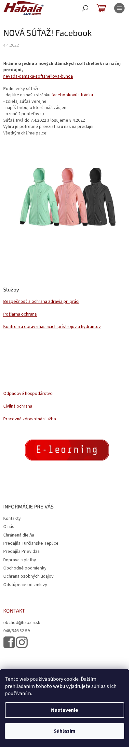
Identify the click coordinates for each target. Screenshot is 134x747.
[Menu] (119, 8)
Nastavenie (64, 710)
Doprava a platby (19, 560)
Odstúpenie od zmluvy (25, 585)
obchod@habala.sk (21, 623)
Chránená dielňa (18, 535)
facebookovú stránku (72, 95)
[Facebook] (9, 642)
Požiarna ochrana (20, 314)
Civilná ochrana (17, 406)
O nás (8, 526)
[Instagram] (22, 642)
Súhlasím (64, 731)
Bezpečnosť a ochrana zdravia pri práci (41, 302)
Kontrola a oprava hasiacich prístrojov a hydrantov (52, 327)
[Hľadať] (85, 8)
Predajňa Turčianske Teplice (31, 543)
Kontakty (12, 518)
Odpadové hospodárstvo (28, 394)
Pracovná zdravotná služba (29, 419)
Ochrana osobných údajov (28, 576)
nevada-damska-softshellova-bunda (38, 76)
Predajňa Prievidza (21, 551)
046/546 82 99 (16, 631)
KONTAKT (14, 611)
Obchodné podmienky (25, 568)
